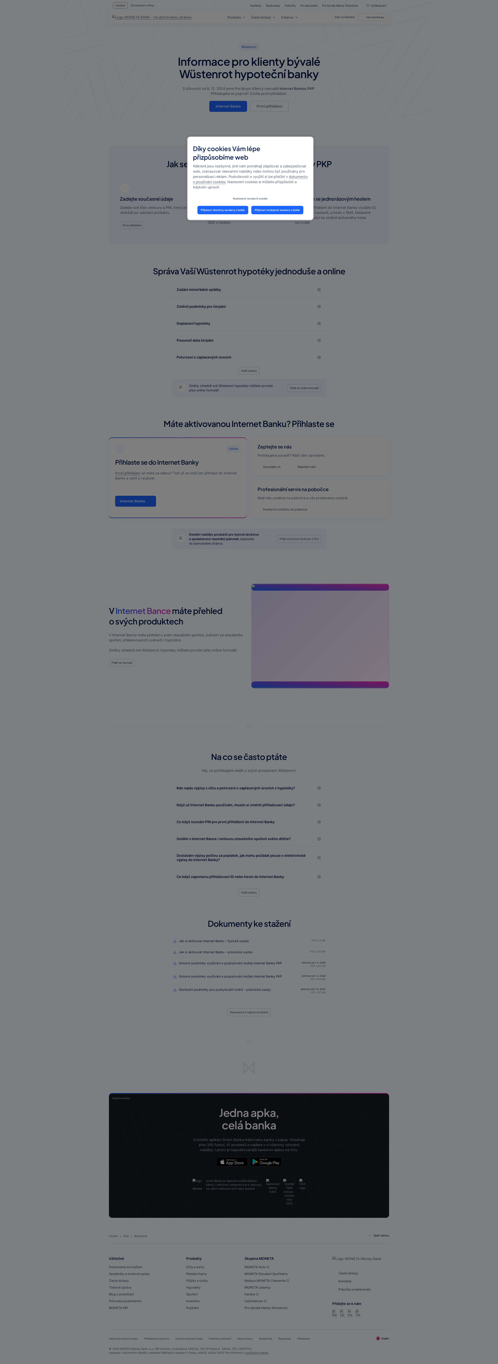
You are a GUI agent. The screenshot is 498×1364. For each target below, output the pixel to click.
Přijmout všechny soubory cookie (223, 210)
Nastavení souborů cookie (250, 198)
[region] (250, 178)
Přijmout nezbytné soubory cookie (277, 210)
